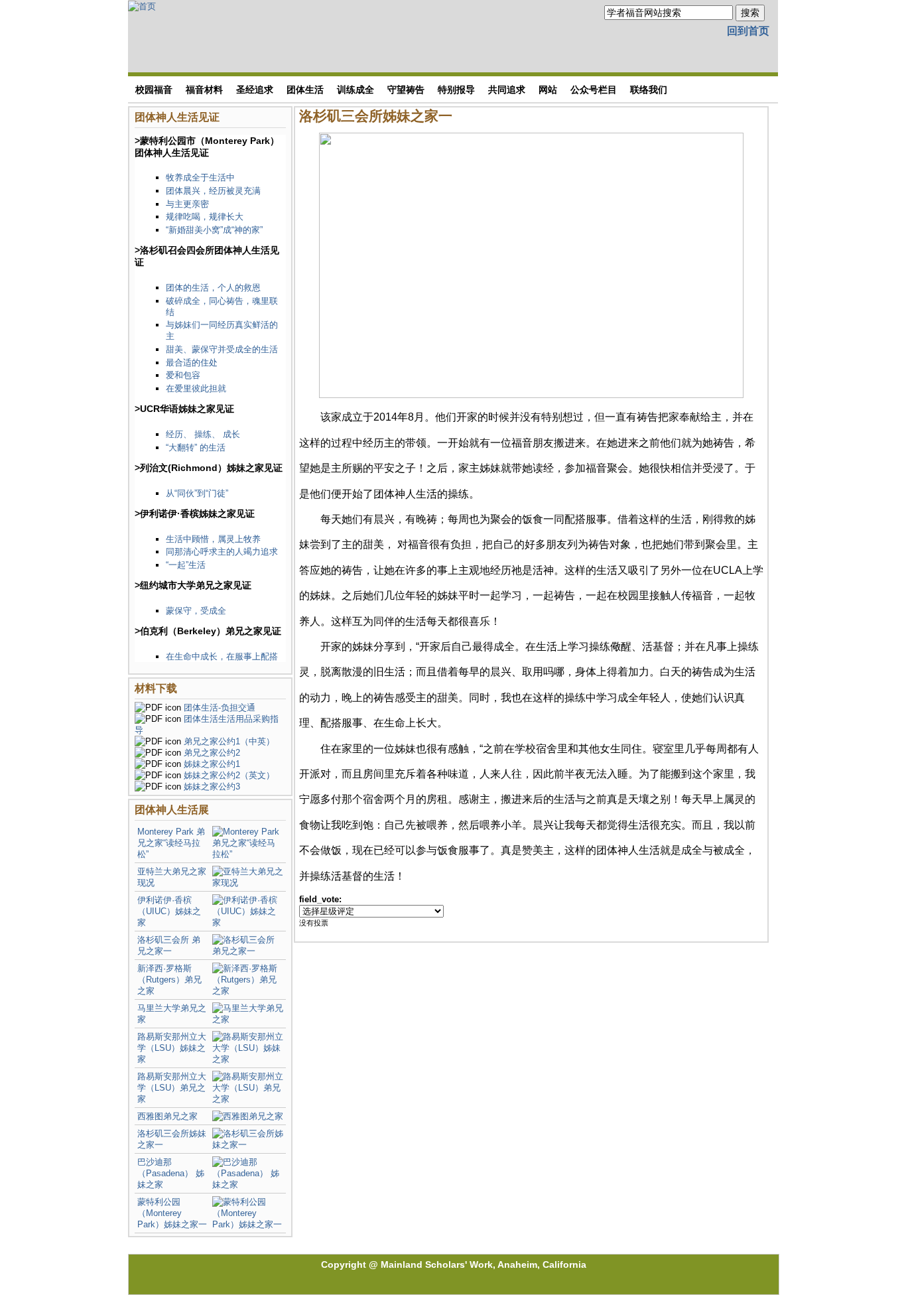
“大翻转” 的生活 (196, 447)
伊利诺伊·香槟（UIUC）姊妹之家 (169, 911)
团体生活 (305, 89)
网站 (548, 89)
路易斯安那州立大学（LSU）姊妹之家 (171, 1048)
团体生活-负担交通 (219, 708)
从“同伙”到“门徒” (197, 493)
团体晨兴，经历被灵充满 (213, 191)
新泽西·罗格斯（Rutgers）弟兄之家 (169, 979)
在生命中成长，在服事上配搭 (222, 656)
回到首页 (748, 30)
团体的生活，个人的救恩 (213, 288)
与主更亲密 (187, 204)
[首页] (142, 6)
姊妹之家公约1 (212, 764)
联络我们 (648, 89)
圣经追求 (254, 89)
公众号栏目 (593, 89)
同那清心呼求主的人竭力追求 (222, 552)
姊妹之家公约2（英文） (229, 775)
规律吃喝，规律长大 (204, 217)
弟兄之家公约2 (212, 753)
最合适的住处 (192, 363)
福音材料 (204, 89)
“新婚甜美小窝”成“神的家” (214, 230)
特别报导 (456, 89)
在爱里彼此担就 (196, 388)
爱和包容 (183, 375)
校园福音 (153, 89)
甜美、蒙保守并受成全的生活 (222, 349)
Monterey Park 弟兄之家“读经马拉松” (171, 843)
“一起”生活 (186, 565)
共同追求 (506, 89)
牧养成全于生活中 (200, 177)
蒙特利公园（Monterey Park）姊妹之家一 (172, 1213)
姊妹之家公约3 (212, 786)
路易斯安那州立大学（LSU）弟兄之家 (171, 1087)
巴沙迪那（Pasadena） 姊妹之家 (170, 1173)
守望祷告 (405, 89)
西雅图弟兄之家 (167, 1116)
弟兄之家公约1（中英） (229, 741)
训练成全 (355, 89)
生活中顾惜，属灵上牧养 (213, 539)
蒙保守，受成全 (196, 611)
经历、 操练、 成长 (203, 434)
